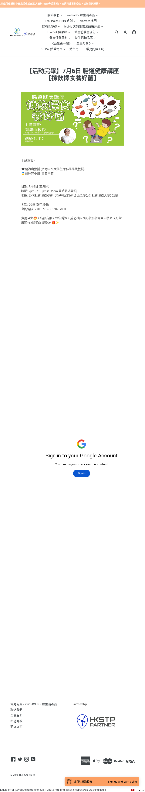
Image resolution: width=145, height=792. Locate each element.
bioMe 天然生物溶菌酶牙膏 (84, 26)
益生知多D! (86, 43)
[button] (137, 790)
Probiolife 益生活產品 (83, 15)
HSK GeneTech (27, 775)
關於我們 (55, 15)
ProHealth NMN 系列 (61, 21)
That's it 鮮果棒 (59, 32)
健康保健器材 (60, 38)
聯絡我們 (16, 710)
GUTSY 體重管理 (54, 49)
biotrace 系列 (91, 21)
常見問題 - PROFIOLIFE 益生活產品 (33, 704)
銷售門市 (75, 49)
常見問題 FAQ (95, 49)
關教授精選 (52, 26)
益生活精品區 (86, 38)
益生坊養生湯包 (87, 32)
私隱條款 (16, 721)
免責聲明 (16, 715)
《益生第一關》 (61, 43)
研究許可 (16, 727)
